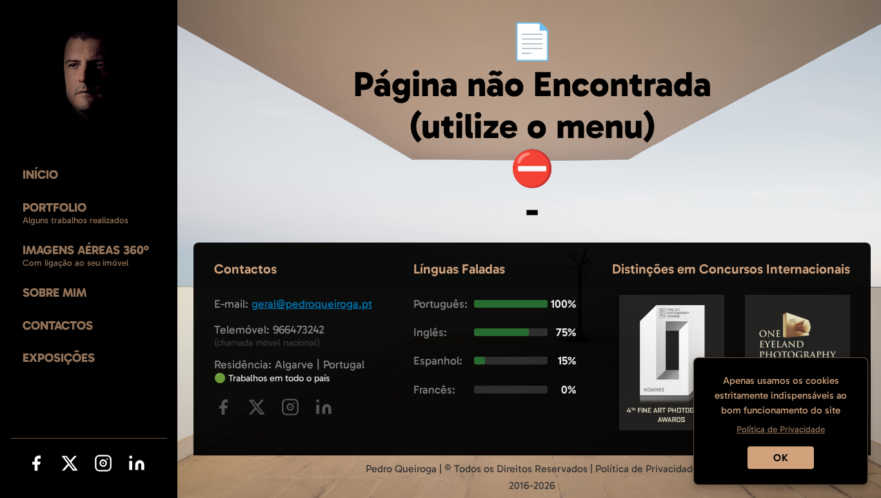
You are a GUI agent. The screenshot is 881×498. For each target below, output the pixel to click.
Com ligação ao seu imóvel (75, 262)
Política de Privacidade (646, 469)
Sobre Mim (54, 292)
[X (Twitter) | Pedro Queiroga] (70, 465)
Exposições (59, 357)
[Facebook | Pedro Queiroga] (36, 465)
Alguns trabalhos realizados (75, 220)
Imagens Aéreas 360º (86, 250)
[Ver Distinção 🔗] (671, 427)
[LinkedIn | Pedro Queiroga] (137, 465)
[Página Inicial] (88, 74)
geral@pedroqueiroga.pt (312, 304)
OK (780, 458)
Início (40, 174)
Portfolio (54, 207)
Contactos (58, 325)
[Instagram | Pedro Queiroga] (103, 465)
